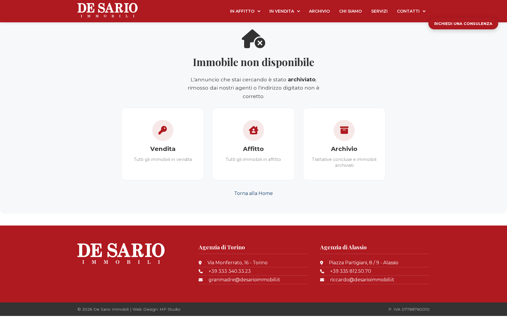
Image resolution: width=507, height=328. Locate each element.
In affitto (242, 11)
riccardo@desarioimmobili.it (362, 279)
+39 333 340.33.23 (230, 271)
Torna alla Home (253, 193)
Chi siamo (350, 11)
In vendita (281, 11)
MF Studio (170, 309)
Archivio (319, 11)
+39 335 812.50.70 (350, 271)
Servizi (379, 11)
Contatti (408, 11)
